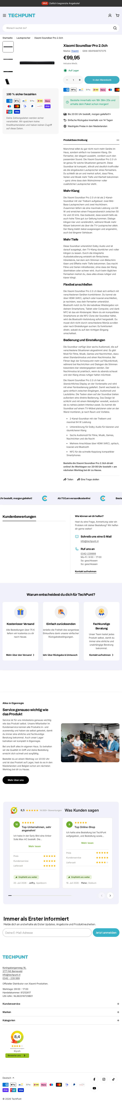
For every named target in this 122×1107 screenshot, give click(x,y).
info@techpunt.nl (89, 541)
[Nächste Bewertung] (110, 895)
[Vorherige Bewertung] (101, 895)
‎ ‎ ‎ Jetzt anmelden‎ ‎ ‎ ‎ (106, 932)
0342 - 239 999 (11, 978)
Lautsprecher (23, 37)
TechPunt (16, 1098)
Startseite (8, 37)
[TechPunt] (15, 957)
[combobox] (61, 28)
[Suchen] (115, 28)
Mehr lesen (35, 846)
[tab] (19, 517)
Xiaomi (75, 51)
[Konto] (110, 15)
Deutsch (7, 1077)
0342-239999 (88, 553)
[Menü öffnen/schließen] (4, 15)
